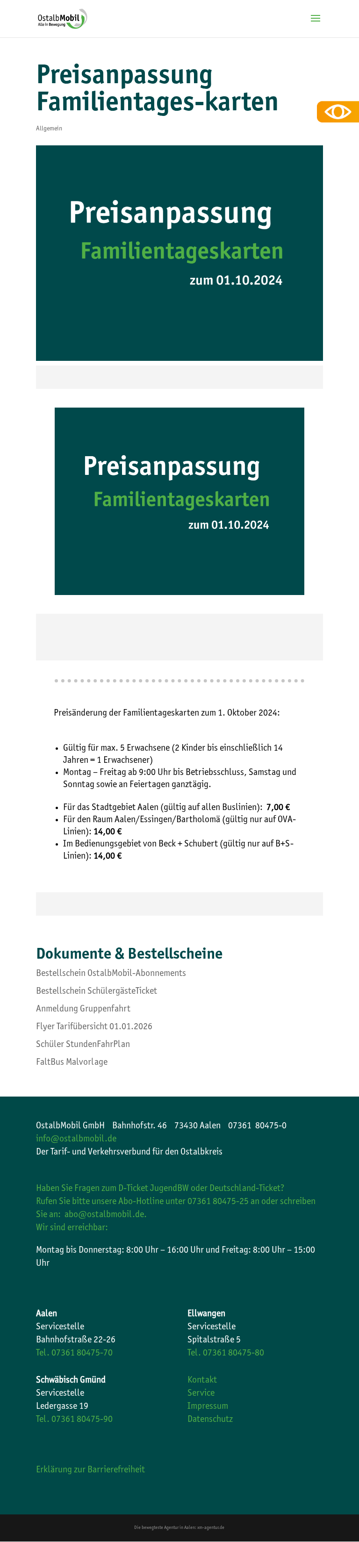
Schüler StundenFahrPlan (83, 1045)
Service (201, 1394)
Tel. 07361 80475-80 (225, 1353)
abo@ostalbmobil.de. (106, 1215)
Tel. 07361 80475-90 (74, 1420)
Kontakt (202, 1380)
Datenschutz (210, 1420)
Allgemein (49, 129)
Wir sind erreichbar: (72, 1228)
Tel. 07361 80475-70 (74, 1353)
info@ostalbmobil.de (76, 1139)
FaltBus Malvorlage (72, 1063)
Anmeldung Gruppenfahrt (83, 1009)
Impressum (207, 1407)
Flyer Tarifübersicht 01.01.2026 (94, 1027)
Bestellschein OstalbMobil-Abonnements (111, 974)
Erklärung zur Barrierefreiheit (90, 1470)
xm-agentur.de (210, 1528)
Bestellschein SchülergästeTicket (96, 992)
